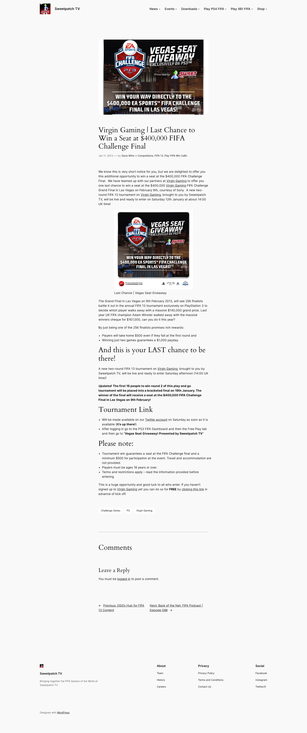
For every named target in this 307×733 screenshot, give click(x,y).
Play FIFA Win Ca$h (176, 155)
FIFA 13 (159, 155)
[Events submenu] (176, 9)
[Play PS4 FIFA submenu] (226, 9)
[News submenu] (159, 9)
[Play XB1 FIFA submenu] (252, 9)
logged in (123, 579)
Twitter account (156, 419)
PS (128, 510)
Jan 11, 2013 (105, 155)
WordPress (63, 712)
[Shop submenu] (266, 9)
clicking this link (193, 489)
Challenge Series (110, 510)
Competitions (145, 155)
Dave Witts (128, 155)
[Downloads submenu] (199, 9)
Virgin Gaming (176, 181)
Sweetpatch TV (67, 9)
